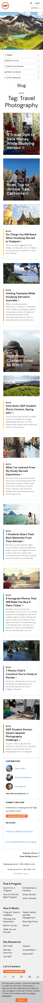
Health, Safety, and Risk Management (29, 915)
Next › (20, 873)
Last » (26, 873)
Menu (36, 8)
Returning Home (30, 921)
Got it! (21, 1000)
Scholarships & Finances (30, 889)
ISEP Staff (8, 946)
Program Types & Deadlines (11, 913)
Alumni (26, 925)
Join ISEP (7, 956)
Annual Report (29, 950)
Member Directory (7, 951)
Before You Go (10, 925)
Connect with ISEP (16, 816)
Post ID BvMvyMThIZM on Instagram (21, 842)
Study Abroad (29, 894)
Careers (26, 946)
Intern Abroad (29, 898)
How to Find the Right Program (10, 895)
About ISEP (28, 954)
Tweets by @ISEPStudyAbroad (19, 831)
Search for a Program (9, 889)
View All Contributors (16, 793)
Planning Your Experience (9, 920)
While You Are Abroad (9, 930)
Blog (21, 93)
